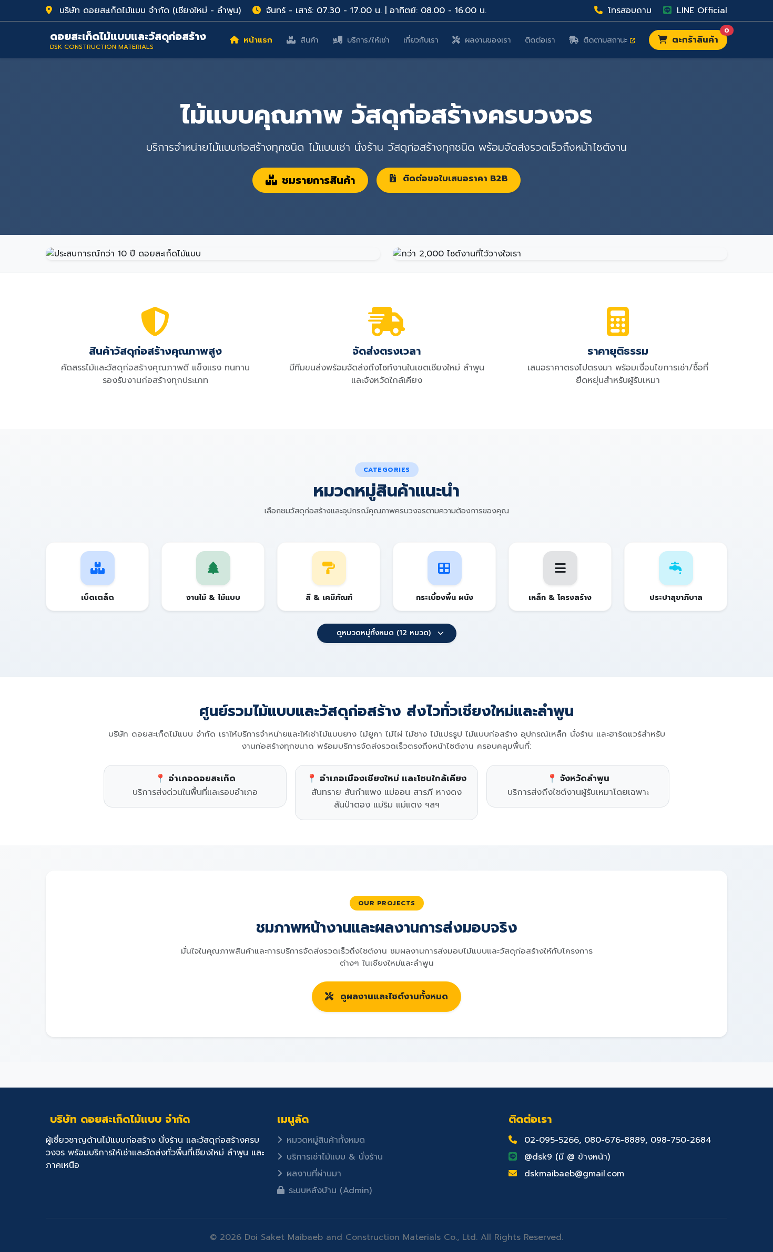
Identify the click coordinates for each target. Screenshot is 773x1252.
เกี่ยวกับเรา (420, 40)
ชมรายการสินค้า (318, 180)
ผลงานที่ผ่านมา (314, 1173)
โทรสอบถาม (628, 10)
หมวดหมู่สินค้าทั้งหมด (326, 1140)
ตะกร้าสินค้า (698, 38)
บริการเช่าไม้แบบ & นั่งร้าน (335, 1157)
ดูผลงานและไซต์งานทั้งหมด (393, 996)
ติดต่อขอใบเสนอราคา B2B (453, 178)
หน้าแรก (256, 40)
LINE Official (700, 10)
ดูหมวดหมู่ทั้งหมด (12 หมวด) (383, 632)
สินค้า (308, 40)
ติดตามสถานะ (605, 40)
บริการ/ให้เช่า (366, 40)
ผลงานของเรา (486, 40)
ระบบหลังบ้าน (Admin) (330, 1190)
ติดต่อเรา (540, 40)
